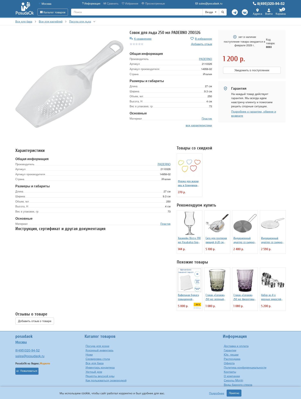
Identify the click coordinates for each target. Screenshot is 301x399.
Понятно (234, 393)
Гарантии (230, 350)
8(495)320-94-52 (271, 3)
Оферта (229, 363)
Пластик (207, 118)
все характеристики (199, 125)
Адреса (257, 14)
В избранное (203, 38)
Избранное (131, 3)
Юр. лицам (231, 354)
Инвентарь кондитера (100, 367)
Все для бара (95, 363)
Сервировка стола (98, 359)
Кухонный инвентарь (99, 350)
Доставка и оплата (236, 346)
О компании (232, 376)
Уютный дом (94, 372)
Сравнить (112, 3)
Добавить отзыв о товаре (34, 321)
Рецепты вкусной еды (100, 376)
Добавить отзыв (201, 44)
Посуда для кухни (97, 346)
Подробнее (216, 393)
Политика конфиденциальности (245, 367)
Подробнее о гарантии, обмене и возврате (253, 113)
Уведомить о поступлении (251, 70)
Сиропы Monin (233, 380)
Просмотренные (154, 3)
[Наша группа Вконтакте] (245, 12)
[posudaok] (24, 8)
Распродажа (232, 359)
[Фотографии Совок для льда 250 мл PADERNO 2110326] (69, 84)
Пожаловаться (28, 371)
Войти (269, 14)
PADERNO (205, 59)
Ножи (89, 354)
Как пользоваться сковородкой (106, 380)
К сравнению (143, 38)
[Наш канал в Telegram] (235, 12)
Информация (92, 3)
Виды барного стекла (238, 384)
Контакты (230, 372)
